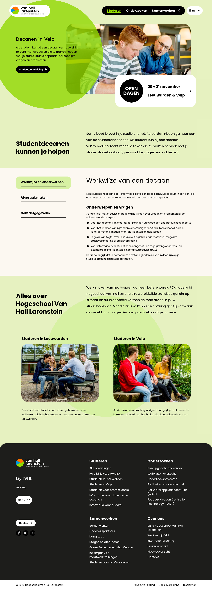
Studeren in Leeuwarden (106, 479)
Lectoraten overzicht (161, 473)
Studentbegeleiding (31, 69)
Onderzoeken (136, 10)
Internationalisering (160, 541)
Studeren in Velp (100, 484)
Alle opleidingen (100, 468)
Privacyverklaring (144, 585)
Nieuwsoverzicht (158, 551)
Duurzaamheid (157, 546)
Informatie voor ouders (105, 505)
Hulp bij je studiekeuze (104, 473)
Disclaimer (189, 585)
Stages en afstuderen (104, 542)
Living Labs (96, 536)
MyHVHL (21, 487)
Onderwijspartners (102, 531)
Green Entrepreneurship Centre (111, 547)
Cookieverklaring (169, 585)
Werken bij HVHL (158, 535)
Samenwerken (163, 10)
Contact (153, 557)
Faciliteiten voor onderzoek (166, 484)
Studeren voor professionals (109, 490)
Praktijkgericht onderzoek (164, 468)
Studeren (114, 10)
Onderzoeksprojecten (162, 479)
